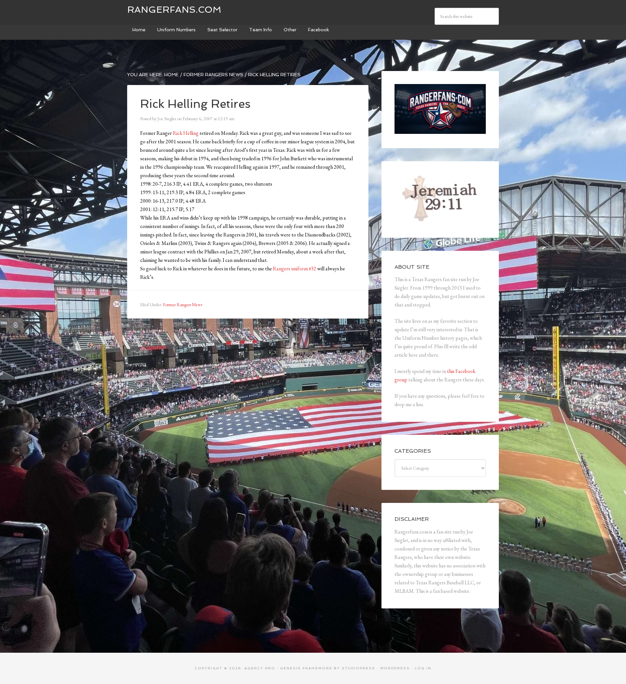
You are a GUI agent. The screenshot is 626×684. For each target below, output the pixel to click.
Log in (423, 668)
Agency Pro (260, 668)
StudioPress (358, 668)
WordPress (395, 668)
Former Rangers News (182, 304)
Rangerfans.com (174, 9)
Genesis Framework (306, 668)
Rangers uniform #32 (294, 268)
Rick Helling (186, 133)
